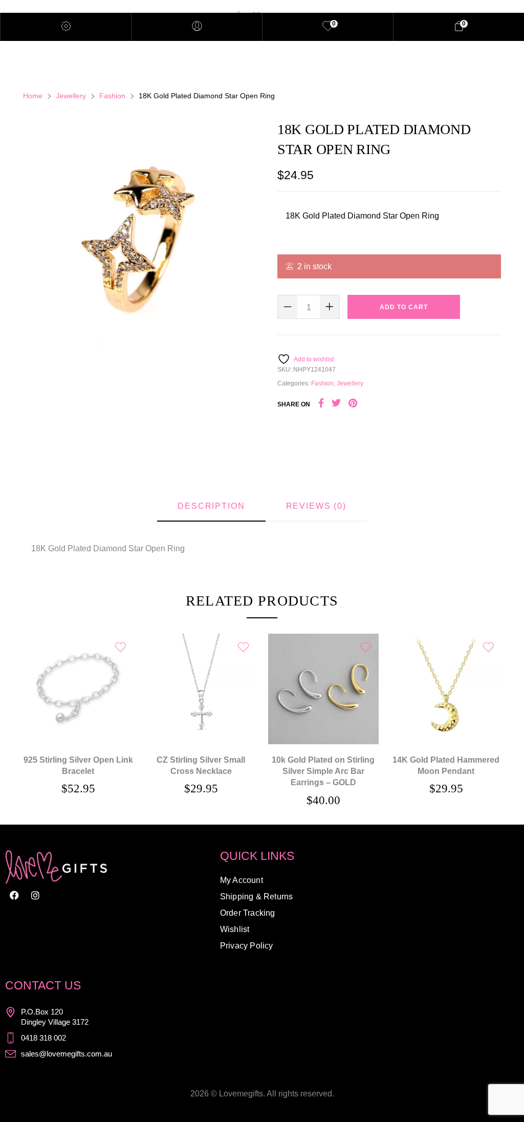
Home (32, 96)
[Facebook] (14, 895)
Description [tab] (211, 506)
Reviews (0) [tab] (316, 506)
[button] (78, 674)
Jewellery (71, 96)
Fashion (112, 96)
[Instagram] (35, 895)
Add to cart (404, 307)
